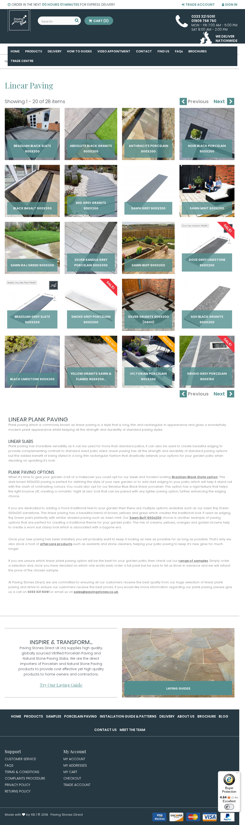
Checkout (72, 778)
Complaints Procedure (25, 778)
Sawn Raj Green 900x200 (32, 265)
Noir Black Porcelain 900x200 (207, 149)
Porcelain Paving (80, 716)
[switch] (229, 807)
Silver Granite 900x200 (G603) (148, 319)
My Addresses (75, 765)
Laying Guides (178, 688)
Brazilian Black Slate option (195, 477)
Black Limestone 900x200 (32, 379)
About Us (186, 716)
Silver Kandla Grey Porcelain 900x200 (91, 262)
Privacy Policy (17, 784)
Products (33, 716)
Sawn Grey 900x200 (148, 208)
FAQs (9, 765)
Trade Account (200, 4)
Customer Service (20, 759)
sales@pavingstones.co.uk (96, 592)
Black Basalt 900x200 (32, 208)
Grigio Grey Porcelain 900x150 (207, 376)
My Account (74, 759)
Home (16, 716)
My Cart (70, 771)
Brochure (206, 716)
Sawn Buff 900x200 (148, 265)
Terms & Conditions (22, 771)
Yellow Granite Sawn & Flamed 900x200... (91, 376)
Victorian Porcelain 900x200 (148, 376)
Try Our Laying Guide (61, 685)
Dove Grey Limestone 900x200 (207, 262)
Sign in (230, 4)
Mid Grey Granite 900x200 (91, 206)
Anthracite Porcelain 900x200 (148, 149)
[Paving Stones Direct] (19, 20)
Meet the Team (132, 729)
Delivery (166, 716)
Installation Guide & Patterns (128, 716)
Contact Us (105, 729)
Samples (53, 716)
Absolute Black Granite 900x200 (91, 149)
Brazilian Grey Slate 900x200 (32, 319)
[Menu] (237, 774)
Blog (223, 716)
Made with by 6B (20, 814)
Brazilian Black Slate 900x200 (32, 149)
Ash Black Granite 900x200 (207, 319)
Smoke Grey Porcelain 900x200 (91, 319)
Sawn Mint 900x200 (207, 208)
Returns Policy (17, 791)
